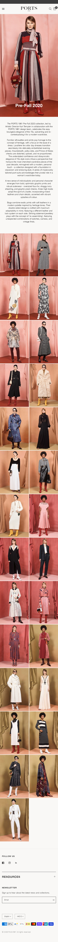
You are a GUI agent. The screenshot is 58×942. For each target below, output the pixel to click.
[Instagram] (11, 863)
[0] (54, 9)
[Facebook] (5, 863)
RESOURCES (11, 876)
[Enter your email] (53, 900)
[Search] (50, 9)
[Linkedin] (18, 863)
